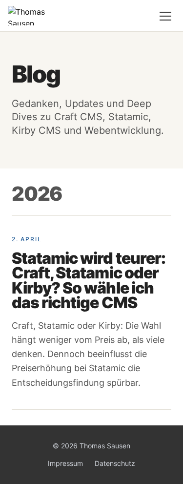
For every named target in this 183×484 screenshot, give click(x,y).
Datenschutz (115, 463)
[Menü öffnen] (165, 15)
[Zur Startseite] (34, 15)
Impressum (65, 463)
